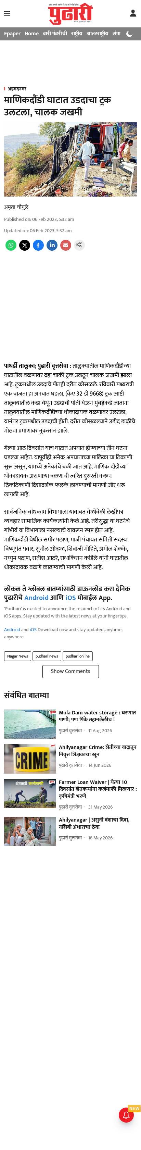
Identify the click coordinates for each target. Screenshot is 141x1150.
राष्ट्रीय (76, 33)
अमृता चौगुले (16, 207)
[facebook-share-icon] (38, 249)
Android (36, 598)
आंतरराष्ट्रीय (97, 33)
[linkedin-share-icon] (52, 249)
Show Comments (70, 671)
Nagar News (17, 656)
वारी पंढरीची (55, 33)
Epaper (12, 33)
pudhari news (47, 656)
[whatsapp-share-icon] (10, 249)
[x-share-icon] (24, 249)
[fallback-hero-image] (30, 724)
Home (32, 33)
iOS (70, 598)
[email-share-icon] (65, 249)
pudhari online (78, 656)
